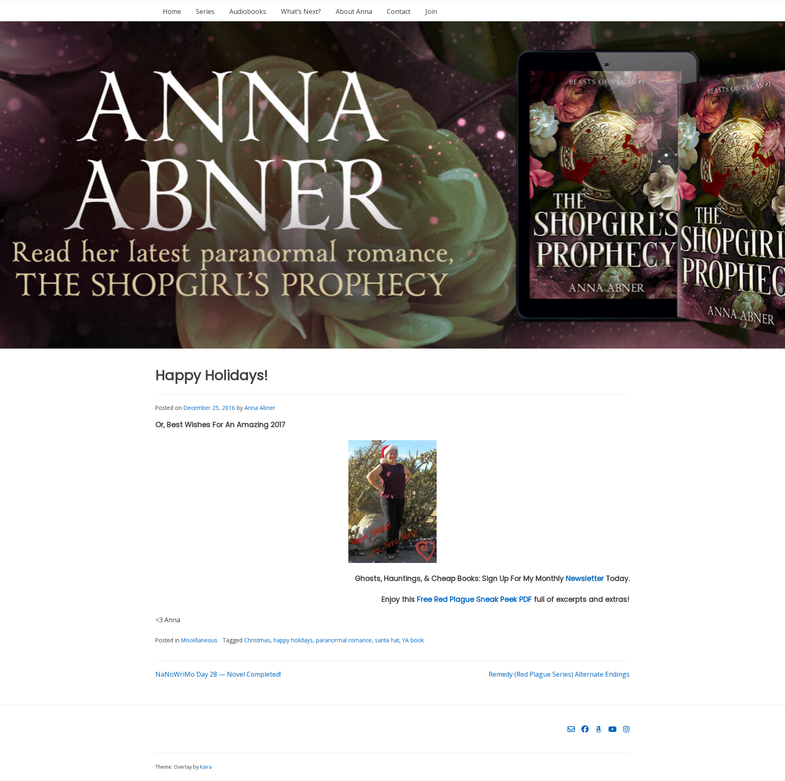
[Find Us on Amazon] (598, 729)
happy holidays (293, 640)
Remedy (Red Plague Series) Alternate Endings (559, 674)
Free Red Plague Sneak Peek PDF (474, 599)
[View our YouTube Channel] (612, 729)
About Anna (354, 11)
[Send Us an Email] (571, 729)
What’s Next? (301, 11)
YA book (413, 640)
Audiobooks (247, 11)
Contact (398, 11)
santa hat (387, 640)
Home (172, 11)
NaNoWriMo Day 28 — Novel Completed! (218, 674)
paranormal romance (344, 640)
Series (205, 11)
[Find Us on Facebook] (585, 729)
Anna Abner (259, 408)
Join (431, 11)
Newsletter (585, 578)
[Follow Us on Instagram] (626, 729)
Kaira (206, 766)
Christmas (257, 640)
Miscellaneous (199, 640)
